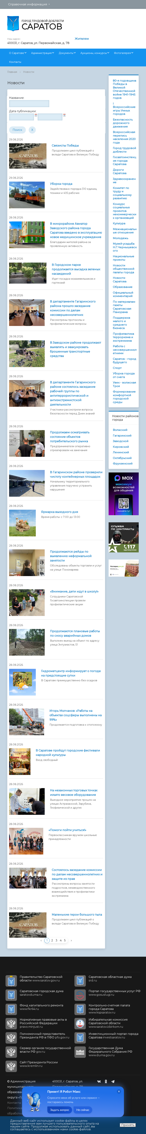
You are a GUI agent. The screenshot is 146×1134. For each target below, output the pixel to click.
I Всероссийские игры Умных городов (124, 109)
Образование (122, 287)
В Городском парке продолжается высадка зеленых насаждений (76, 269)
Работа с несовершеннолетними (125, 349)
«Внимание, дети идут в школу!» (74, 591)
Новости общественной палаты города (123, 269)
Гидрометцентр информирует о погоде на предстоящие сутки (71, 673)
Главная (12, 72)
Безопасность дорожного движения (123, 123)
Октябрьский (122, 458)
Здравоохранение (124, 180)
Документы (66, 53)
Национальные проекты (123, 258)
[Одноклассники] (107, 1081)
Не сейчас (82, 1110)
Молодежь (120, 238)
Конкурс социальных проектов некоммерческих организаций (124, 211)
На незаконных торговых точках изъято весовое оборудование (73, 792)
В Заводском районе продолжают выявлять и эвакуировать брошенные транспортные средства (75, 349)
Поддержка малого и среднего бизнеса (121, 323)
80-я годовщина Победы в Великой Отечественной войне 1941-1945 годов (124, 89)
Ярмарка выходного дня (59, 512)
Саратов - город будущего (124, 360)
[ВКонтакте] (100, 1081)
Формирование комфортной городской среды (124, 397)
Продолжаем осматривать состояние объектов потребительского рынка (70, 437)
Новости (28, 72)
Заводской (120, 441)
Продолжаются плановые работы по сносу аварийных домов (75, 633)
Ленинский (121, 452)
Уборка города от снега (124, 375)
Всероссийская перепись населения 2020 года (124, 137)
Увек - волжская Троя (124, 384)
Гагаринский (122, 435)
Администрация (41, 53)
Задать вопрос (59, 1110)
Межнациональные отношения (125, 230)
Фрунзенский (122, 463)
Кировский (121, 446)
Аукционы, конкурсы (93, 53)
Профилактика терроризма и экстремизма (123, 337)
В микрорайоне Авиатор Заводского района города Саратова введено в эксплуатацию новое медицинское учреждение (76, 230)
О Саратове (16, 53)
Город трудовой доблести (124, 149)
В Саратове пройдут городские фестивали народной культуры (68, 753)
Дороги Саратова (119, 171)
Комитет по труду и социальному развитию (122, 193)
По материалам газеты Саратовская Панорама (124, 307)
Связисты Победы (65, 145)
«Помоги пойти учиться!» (67, 830)
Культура (119, 223)
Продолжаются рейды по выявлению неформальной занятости (71, 556)
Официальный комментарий (123, 294)
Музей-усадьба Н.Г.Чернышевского (125, 247)
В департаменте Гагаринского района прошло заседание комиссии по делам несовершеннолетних (73, 308)
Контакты (15, 62)
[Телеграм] (113, 1081)
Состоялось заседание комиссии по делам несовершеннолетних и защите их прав (77, 874)
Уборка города (61, 183)
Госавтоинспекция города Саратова (124, 160)
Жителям (82, 38)
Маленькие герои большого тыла (77, 914)
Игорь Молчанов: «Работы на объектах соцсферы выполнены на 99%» (75, 715)
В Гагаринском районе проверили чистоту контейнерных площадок (76, 474)
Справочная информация (27, 4)
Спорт (117, 368)
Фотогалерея (122, 53)
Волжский (120, 430)
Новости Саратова (119, 279)
